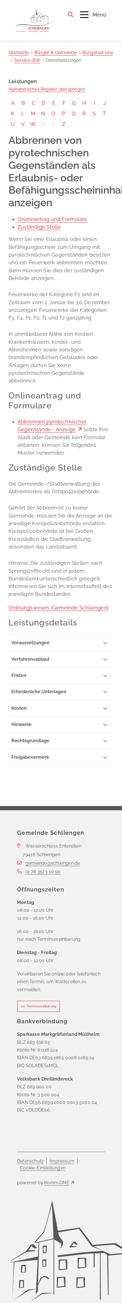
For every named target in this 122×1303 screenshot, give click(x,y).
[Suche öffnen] (70, 15)
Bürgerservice (98, 52)
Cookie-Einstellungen (43, 1168)
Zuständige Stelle (39, 227)
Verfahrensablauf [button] (30, 659)
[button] (93, 15)
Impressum (62, 1161)
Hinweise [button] (21, 724)
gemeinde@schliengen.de (53, 863)
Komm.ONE (56, 1182)
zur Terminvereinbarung (38, 1006)
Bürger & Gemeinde (55, 52)
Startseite (19, 52)
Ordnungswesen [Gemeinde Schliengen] (59, 608)
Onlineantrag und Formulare (52, 219)
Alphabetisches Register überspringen (47, 89)
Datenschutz (30, 1161)
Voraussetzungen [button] (30, 642)
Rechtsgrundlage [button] (30, 740)
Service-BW (27, 60)
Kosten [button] (19, 708)
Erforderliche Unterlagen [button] (38, 691)
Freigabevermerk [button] (30, 757)
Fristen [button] (18, 675)
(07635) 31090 (43, 871)
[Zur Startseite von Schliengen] (35, 20)
